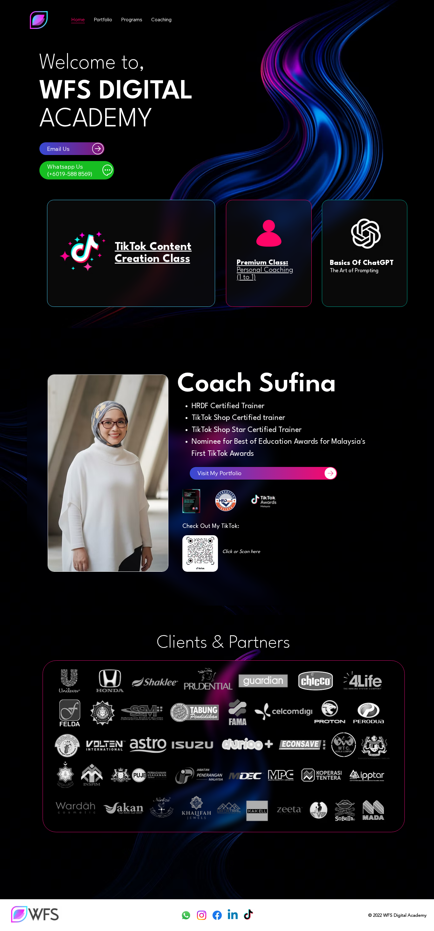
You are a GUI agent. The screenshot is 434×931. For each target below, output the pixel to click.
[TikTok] (248, 915)
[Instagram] (201, 915)
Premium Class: (265, 270)
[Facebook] (217, 915)
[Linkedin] (233, 915)
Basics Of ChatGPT (362, 263)
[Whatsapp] (186, 915)
